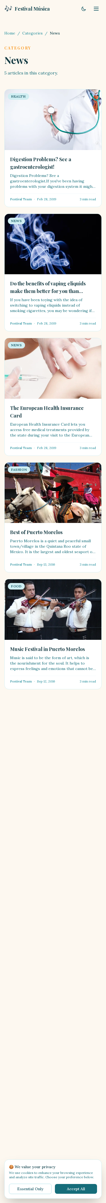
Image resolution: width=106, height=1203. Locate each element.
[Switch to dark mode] (84, 9)
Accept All (76, 1188)
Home (9, 33)
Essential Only (30, 1188)
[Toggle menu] (96, 8)
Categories (32, 33)
